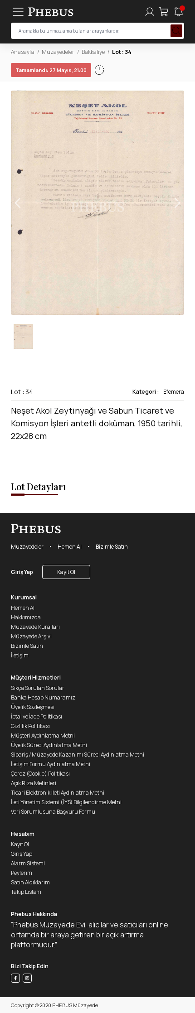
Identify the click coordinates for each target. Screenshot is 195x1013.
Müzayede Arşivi (31, 636)
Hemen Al (70, 546)
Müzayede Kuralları (35, 627)
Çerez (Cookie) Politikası (40, 773)
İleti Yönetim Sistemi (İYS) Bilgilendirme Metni (66, 802)
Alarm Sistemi (28, 863)
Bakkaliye (93, 52)
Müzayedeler (58, 52)
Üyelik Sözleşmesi (32, 707)
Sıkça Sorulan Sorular (37, 688)
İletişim (20, 655)
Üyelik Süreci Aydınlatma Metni (49, 745)
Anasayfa (22, 52)
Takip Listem (26, 892)
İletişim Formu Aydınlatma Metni (50, 764)
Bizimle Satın (112, 546)
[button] (177, 203)
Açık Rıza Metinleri (33, 783)
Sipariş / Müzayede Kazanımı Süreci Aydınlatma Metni (77, 754)
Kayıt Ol (66, 572)
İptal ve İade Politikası (36, 716)
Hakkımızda (26, 617)
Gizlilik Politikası (30, 726)
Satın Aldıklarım (30, 882)
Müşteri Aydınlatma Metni (43, 735)
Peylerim (21, 873)
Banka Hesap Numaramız (43, 697)
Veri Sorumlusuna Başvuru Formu (53, 811)
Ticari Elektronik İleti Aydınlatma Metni (57, 792)
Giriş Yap (22, 572)
